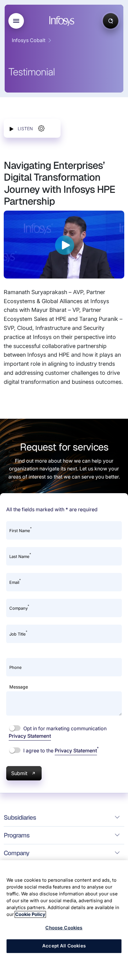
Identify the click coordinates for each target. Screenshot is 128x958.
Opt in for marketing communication (58, 732)
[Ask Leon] (110, 21)
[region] (64, 909)
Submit (19, 773)
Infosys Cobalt (28, 40)
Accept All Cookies (64, 946)
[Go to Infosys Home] (62, 21)
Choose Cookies (63, 928)
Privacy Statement (30, 736)
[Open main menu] (16, 21)
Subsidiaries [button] (20, 817)
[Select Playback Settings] (41, 128)
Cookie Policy (30, 914)
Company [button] (16, 853)
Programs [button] (17, 835)
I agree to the (60, 750)
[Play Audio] (11, 128)
